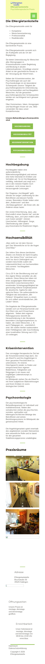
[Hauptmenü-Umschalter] (34, 16)
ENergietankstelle (19, 7)
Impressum (13, 646)
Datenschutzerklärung (18, 648)
